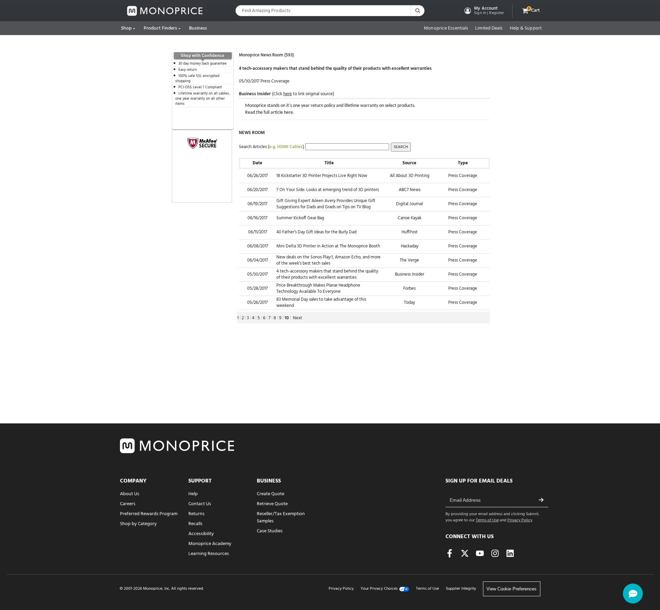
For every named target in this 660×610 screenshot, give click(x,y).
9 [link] (280, 318)
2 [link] (243, 318)
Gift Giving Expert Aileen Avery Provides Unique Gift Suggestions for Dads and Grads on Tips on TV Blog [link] (325, 204)
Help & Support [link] (526, 28)
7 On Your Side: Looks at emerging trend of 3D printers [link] (327, 189)
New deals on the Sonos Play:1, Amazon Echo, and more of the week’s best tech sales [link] (328, 260)
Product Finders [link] (160, 28)
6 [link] (264, 318)
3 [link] (248, 318)
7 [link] (269, 318)
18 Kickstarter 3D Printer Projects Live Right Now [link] (321, 175)
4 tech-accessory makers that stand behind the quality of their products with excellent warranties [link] (327, 274)
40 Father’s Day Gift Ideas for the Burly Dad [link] (316, 232)
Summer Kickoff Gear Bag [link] (300, 218)
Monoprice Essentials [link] (446, 28)
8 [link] (275, 318)
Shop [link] (126, 28)
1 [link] (238, 318)
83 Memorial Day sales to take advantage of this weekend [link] (321, 303)
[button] (483, 11)
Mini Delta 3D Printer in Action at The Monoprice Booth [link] (328, 246)
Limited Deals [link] (489, 28)
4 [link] (253, 318)
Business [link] (198, 28)
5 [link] (258, 318)
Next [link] (297, 318)
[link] (165, 10)
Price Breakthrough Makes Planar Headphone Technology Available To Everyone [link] (318, 289)
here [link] (288, 112)
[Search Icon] (417, 10)
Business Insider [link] (255, 94)
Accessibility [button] (201, 533)
